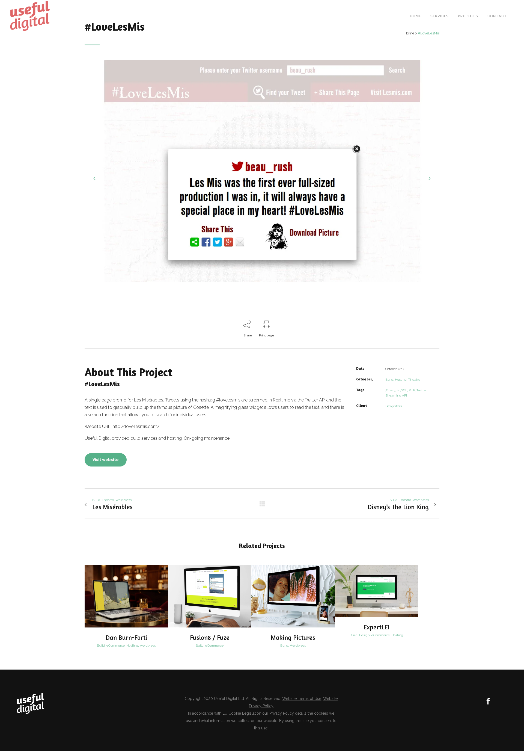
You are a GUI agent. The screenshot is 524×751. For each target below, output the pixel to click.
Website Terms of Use (301, 698)
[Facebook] (488, 702)
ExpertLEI (376, 627)
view (126, 595)
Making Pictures (293, 637)
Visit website (106, 459)
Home (409, 33)
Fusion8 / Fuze (210, 637)
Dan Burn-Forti (126, 637)
